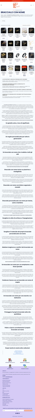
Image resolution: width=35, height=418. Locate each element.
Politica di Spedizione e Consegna (8, 399)
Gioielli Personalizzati (18, 350)
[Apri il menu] (1, 5)
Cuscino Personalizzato (6, 385)
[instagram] (16, 413)
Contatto (4, 375)
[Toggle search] (33, 5)
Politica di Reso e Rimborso (7, 400)
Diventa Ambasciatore (6, 395)
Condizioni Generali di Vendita (7, 401)
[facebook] (17, 413)
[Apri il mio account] (31, 5)
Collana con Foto (18, 352)
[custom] (19, 413)
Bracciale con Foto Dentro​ (7, 382)
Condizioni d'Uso (5, 405)
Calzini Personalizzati (6, 381)
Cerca (3, 389)
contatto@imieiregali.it (8, 376)
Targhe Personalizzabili (6, 386)
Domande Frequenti (6, 393)
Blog (3, 392)
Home (14, 10)
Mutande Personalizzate (6, 380)
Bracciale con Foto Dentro (18, 351)
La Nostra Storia (5, 394)
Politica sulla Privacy (6, 402)
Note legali (4, 404)
